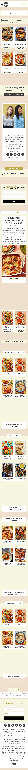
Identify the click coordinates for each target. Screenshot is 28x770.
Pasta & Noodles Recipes (14, 352)
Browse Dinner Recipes (14, 94)
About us (18, 157)
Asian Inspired (14, 435)
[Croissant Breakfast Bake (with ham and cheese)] (14, 276)
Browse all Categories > (14, 676)
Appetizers (7, 72)
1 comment (18, 282)
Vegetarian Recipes (20, 48)
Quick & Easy (7, 47)
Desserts (4, 174)
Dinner (21, 72)
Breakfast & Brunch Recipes (14, 519)
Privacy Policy (9, 759)
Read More (14, 279)
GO (14, 201)
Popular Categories (14, 603)
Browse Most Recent (13, 341)
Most (14, 213)
